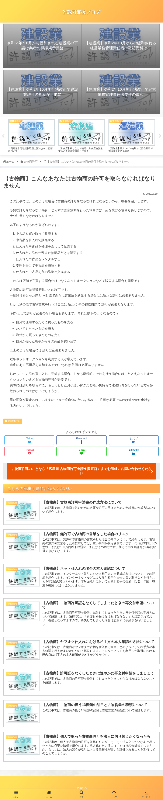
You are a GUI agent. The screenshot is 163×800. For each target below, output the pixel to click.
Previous (3, 136)
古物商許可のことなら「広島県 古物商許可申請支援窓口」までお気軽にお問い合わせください (81, 471)
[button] (151, 518)
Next (160, 136)
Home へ (81, 788)
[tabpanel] (31, 135)
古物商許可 (14, 421)
